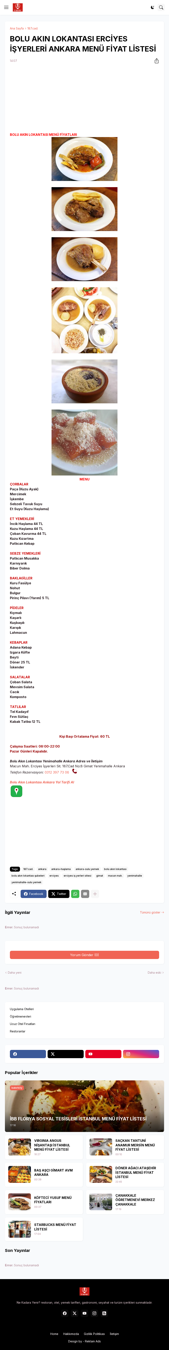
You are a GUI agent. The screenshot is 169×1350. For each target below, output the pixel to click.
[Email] (85, 894)
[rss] (104, 1313)
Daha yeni (14, 972)
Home (54, 1334)
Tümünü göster (150, 912)
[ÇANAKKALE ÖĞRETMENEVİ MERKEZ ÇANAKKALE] (100, 1201)
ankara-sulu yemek (87, 869)
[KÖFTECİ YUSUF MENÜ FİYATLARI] (19, 1201)
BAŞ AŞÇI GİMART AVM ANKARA (53, 1172)
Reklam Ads (93, 1341)
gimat (99, 875)
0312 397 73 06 (57, 772)
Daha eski (154, 972)
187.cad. (32, 28)
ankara (42, 869)
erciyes (54, 875)
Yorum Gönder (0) (84, 955)
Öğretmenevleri (20, 1016)
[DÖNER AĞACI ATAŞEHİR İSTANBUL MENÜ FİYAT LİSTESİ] (100, 1174)
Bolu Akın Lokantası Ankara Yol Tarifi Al (42, 782)
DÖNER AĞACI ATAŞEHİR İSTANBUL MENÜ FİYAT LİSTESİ (135, 1172)
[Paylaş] (155, 61)
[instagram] (141, 1054)
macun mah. (115, 875)
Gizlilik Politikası (94, 1334)
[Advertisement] (84, 98)
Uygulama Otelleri (22, 1009)
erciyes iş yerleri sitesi (77, 875)
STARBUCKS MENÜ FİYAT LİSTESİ (55, 1227)
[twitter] (66, 1054)
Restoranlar (17, 1031)
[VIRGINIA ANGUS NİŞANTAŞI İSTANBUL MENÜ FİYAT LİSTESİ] (19, 1147)
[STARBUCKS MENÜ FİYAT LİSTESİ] (19, 1229)
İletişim (114, 1334)
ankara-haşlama (61, 869)
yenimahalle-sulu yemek (26, 882)
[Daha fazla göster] (95, 894)
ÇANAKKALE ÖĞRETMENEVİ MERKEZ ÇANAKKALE (135, 1199)
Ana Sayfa (17, 28)
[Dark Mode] (152, 7)
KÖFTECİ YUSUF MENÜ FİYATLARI (53, 1200)
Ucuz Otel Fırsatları (22, 1024)
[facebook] (28, 1054)
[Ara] (161, 7)
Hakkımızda (71, 1334)
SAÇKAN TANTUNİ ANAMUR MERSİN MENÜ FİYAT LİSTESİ (135, 1145)
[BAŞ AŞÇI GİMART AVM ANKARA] (19, 1174)
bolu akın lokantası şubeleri (28, 875)
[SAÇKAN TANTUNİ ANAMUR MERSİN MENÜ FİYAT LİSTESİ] (100, 1147)
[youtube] (103, 1054)
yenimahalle (134, 875)
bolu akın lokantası (115, 869)
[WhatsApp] (75, 894)
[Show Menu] (6, 7)
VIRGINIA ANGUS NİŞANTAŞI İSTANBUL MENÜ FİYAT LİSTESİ (52, 1145)
